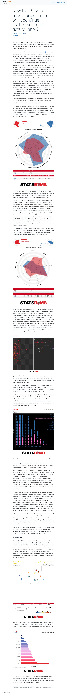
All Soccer (15, 33)
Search (64, 2)
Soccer (53, 2)
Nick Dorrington (16, 35)
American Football (59, 2)
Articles (20, 33)
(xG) (45, 52)
